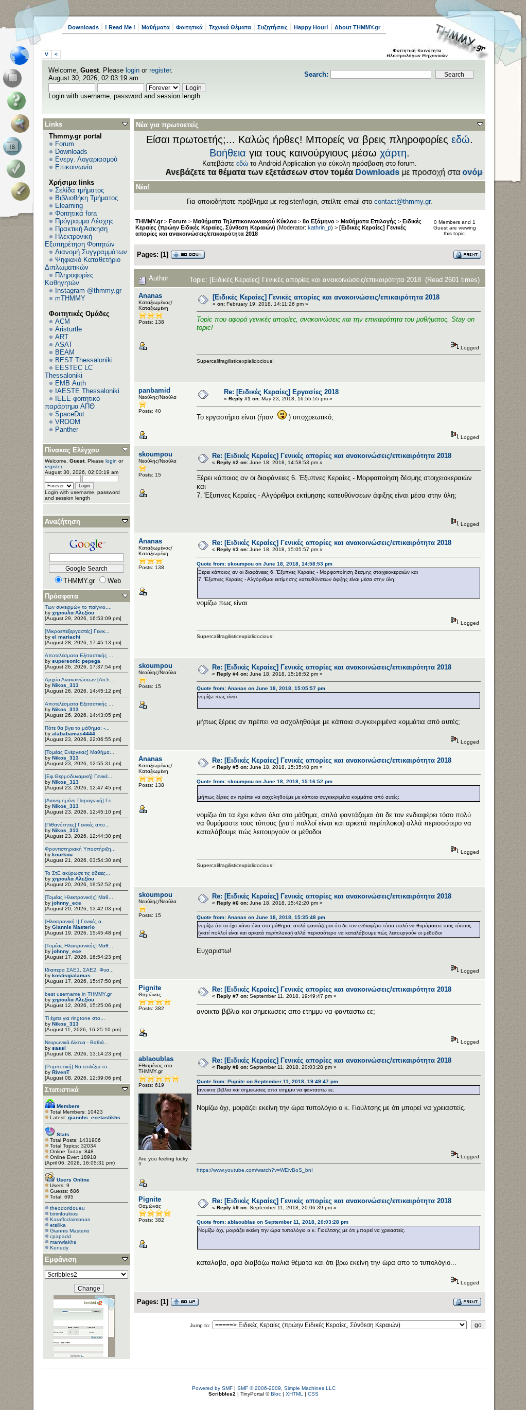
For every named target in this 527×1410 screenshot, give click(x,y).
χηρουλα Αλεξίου (73, 612)
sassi (59, 1048)
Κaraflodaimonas (70, 1219)
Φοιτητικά (189, 27)
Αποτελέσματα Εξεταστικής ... (79, 655)
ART (61, 337)
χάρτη (393, 152)
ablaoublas (155, 1059)
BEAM (65, 352)
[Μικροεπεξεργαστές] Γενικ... (77, 631)
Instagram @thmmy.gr (88, 290)
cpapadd (60, 1236)
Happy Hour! (311, 27)
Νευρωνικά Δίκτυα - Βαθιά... (77, 1042)
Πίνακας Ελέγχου (72, 450)
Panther (66, 429)
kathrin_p (319, 227)
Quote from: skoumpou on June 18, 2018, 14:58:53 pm (264, 564)
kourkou (62, 854)
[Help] (18, 101)
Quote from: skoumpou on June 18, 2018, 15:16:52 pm (264, 781)
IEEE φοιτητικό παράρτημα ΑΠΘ (72, 402)
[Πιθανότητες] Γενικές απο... (77, 824)
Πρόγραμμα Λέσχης (84, 221)
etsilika (58, 1225)
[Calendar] (14, 146)
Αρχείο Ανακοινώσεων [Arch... (79, 679)
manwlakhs (63, 1242)
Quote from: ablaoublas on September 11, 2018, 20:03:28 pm (272, 1222)
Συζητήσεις (272, 27)
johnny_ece (66, 903)
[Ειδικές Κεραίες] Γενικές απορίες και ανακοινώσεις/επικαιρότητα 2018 (326, 297)
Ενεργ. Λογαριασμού (86, 159)
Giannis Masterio (73, 927)
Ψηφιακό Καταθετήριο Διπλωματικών (82, 263)
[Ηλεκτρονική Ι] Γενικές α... (75, 921)
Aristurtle (68, 329)
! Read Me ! (120, 27)
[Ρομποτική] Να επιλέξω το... (78, 1066)
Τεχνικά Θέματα (230, 27)
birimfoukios (64, 1214)
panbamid (154, 390)
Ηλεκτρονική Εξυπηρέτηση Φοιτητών (80, 240)
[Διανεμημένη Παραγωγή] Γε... (80, 800)
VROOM (67, 422)
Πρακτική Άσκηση (81, 229)
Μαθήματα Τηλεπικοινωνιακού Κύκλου (244, 221)
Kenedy (59, 1247)
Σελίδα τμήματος (79, 190)
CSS (313, 1394)
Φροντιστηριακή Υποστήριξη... (80, 849)
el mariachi (66, 637)
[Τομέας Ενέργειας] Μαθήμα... (79, 752)
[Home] (22, 55)
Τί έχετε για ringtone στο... (75, 1018)
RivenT (60, 1072)
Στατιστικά (62, 1090)
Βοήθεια (227, 152)
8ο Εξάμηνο (319, 221)
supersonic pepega (76, 661)
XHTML (294, 1394)
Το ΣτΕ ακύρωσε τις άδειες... (77, 873)
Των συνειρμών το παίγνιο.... (78, 607)
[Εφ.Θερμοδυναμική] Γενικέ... (78, 776)
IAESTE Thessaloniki (87, 391)
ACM (62, 321)
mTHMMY (70, 298)
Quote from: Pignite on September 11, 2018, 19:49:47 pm (267, 1081)
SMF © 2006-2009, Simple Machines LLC (286, 1388)
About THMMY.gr (357, 27)
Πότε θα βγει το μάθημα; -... (77, 728)
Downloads (83, 27)
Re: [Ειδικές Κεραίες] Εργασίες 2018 (281, 392)
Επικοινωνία (74, 167)
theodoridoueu (67, 1208)
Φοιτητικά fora (76, 213)
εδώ (460, 139)
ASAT (64, 344)
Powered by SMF (212, 1388)
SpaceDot (69, 414)
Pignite (149, 988)
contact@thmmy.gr (402, 201)
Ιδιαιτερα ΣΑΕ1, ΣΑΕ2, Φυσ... (79, 970)
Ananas (150, 295)
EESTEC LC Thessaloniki (69, 371)
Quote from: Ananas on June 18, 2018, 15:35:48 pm (261, 917)
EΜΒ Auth (70, 383)
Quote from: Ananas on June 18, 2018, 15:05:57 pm (261, 688)
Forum (64, 144)
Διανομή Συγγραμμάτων (91, 252)
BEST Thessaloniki (84, 360)
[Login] (18, 169)
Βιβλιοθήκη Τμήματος (86, 198)
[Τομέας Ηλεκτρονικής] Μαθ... (79, 897)
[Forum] (14, 78)
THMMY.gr (149, 221)
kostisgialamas (71, 975)
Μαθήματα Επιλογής (368, 221)
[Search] (22, 123)
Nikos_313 (65, 685)
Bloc (276, 1394)
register (160, 70)
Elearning (69, 205)
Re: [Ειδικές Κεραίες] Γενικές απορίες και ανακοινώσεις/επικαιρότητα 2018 (331, 456)
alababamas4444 (73, 733)
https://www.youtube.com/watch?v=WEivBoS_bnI (255, 1170)
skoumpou (155, 454)
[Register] (22, 191)
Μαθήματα (156, 27)
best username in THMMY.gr (78, 994)
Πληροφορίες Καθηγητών (69, 279)
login (132, 70)
